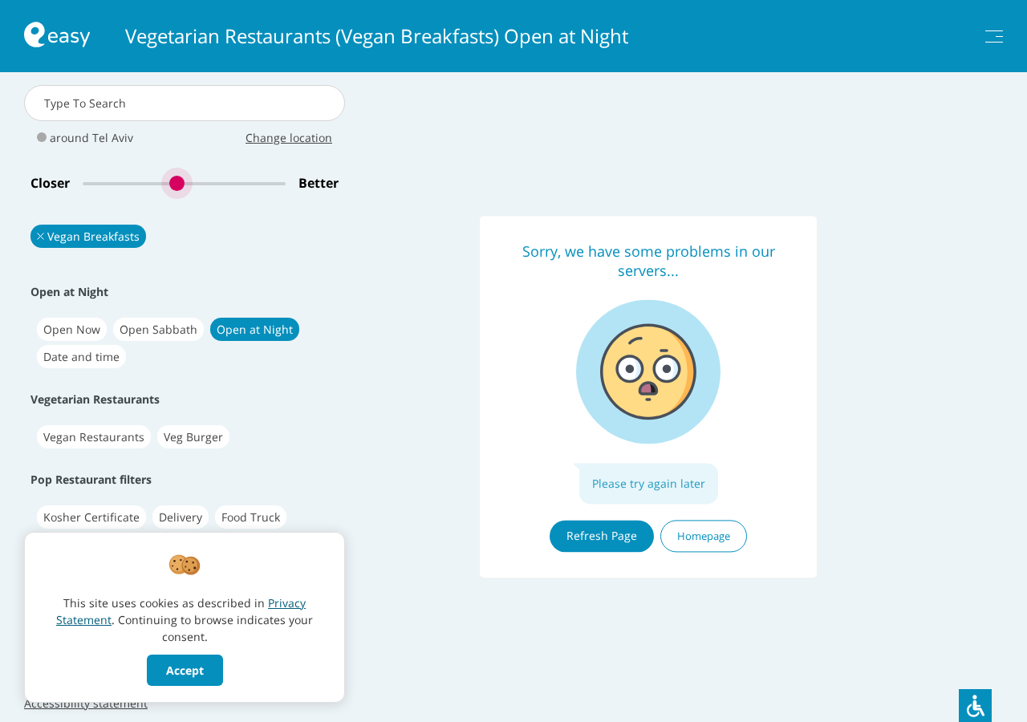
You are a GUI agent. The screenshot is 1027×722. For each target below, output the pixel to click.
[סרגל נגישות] (975, 705)
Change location (289, 137)
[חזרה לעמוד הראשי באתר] (57, 36)
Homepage (703, 536)
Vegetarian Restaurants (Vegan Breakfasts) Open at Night (376, 36)
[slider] (184, 183)
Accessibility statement (86, 703)
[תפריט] (994, 36)
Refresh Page (601, 535)
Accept (185, 670)
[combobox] (184, 103)
